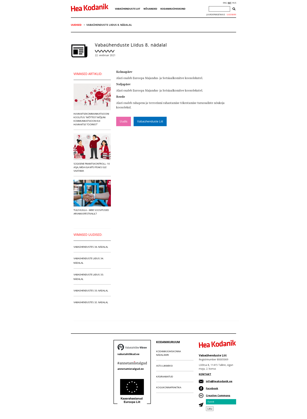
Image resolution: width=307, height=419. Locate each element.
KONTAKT (205, 374)
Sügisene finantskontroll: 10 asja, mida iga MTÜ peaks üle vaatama (92, 167)
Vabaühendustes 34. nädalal (91, 246)
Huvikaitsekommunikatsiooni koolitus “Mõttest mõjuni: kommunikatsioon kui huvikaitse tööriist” (91, 119)
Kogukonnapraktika (168, 387)
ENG (225, 3)
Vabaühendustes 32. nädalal (91, 302)
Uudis (123, 121)
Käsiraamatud (164, 376)
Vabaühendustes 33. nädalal (91, 290)
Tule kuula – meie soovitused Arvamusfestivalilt (91, 211)
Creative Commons (218, 395)
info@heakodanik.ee (219, 381)
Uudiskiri (231, 14)
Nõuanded (150, 8)
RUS (234, 3)
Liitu (209, 408)
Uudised (76, 24)
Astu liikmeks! (164, 365)
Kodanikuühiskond (172, 8)
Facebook (212, 388)
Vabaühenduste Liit (127, 8)
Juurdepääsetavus (215, 14)
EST (229, 3)
